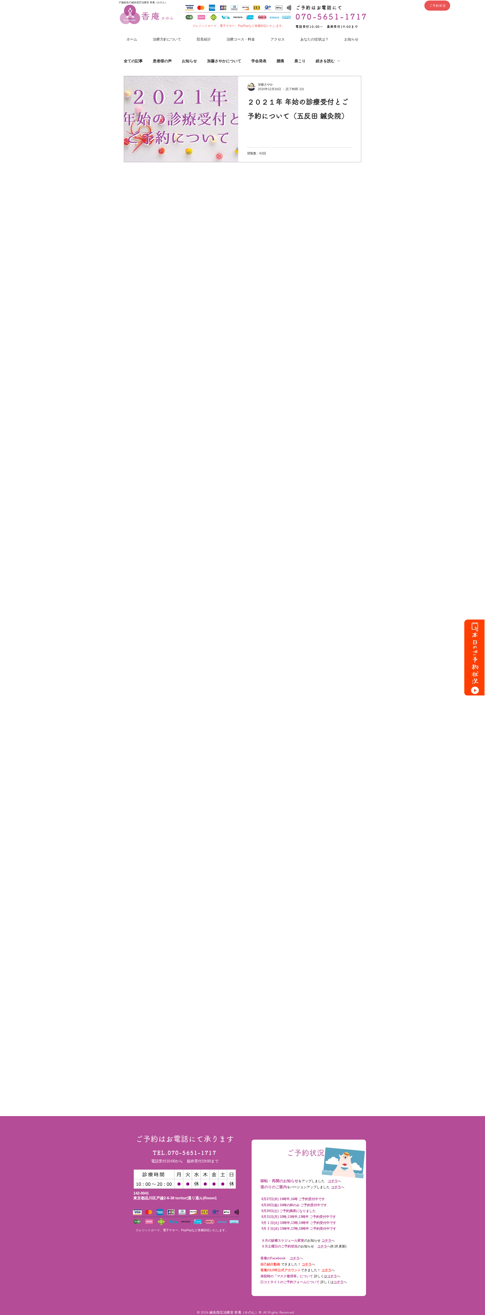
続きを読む (325, 61)
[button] (314, 39)
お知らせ (189, 61)
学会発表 (258, 61)
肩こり (300, 61)
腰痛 (280, 61)
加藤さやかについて (224, 61)
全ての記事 (133, 61)
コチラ (333, 1181)
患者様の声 (162, 61)
